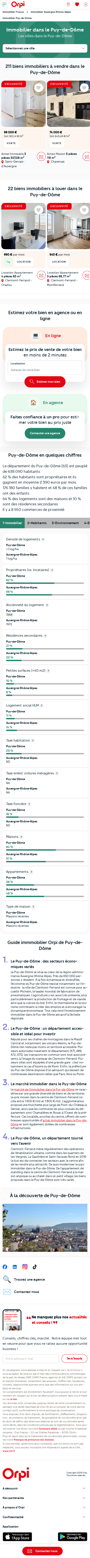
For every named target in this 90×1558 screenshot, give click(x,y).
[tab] (12, 523)
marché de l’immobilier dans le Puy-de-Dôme (44, 1089)
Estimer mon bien (48, 381)
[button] (45, 1488)
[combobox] (11, 370)
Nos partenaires (13, 1498)
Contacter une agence (45, 433)
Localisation (18, 363)
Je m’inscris (74, 1358)
